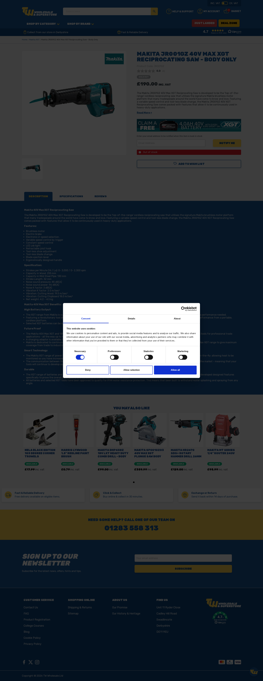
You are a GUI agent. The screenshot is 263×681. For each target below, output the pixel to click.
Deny (88, 370)
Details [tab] (131, 318)
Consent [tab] (85, 318)
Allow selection (131, 370)
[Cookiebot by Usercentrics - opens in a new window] (183, 308)
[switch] (114, 357)
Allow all (175, 370)
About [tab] (177, 318)
